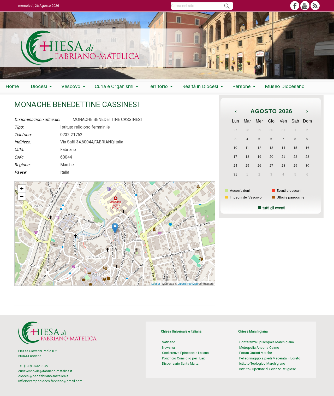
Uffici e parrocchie (290, 197)
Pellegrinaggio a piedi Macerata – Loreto (269, 358)
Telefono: (23, 134)
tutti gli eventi (274, 208)
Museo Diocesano (285, 86)
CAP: (18, 157)
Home (12, 86)
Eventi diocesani (288, 191)
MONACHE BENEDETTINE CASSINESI (43, 184)
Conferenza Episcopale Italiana (185, 353)
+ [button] (21, 188)
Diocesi (39, 86)
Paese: (20, 172)
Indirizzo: (22, 141)
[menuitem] (12, 86)
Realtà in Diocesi (200, 86)
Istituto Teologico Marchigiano (262, 363)
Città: (19, 149)
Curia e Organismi (114, 86)
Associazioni (239, 191)
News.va (168, 348)
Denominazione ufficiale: (37, 119)
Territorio (157, 86)
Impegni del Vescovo (245, 197)
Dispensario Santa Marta (180, 363)
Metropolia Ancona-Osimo (259, 348)
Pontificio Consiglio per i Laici (184, 358)
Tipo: (19, 127)
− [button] (21, 196)
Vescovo (70, 86)
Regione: (22, 164)
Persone (241, 86)
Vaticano (168, 342)
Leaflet (155, 283)
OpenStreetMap (188, 283)
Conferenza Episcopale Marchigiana (266, 342)
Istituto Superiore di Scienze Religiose (267, 369)
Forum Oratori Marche (255, 353)
